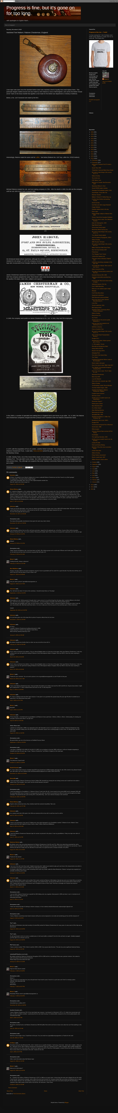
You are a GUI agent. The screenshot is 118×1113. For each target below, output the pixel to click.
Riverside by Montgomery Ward (100, 346)
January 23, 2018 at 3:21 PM (17, 543)
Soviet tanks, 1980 (96, 426)
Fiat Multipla (95, 434)
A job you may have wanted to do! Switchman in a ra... (100, 324)
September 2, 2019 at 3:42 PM (18, 593)
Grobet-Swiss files (96, 450)
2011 (92, 489)
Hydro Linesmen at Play (98, 269)
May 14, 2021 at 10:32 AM (16, 826)
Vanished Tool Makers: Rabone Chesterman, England (100, 390)
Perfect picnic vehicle (97, 403)
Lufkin (37, 157)
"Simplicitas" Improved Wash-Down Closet (102, 170)
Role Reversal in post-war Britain (100, 297)
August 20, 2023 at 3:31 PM (17, 949)
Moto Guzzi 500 (96, 376)
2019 (92, 147)
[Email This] (26, 467)
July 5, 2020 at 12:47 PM (16, 700)
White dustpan (95, 429)
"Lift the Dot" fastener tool (98, 256)
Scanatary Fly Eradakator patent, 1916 (102, 190)
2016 (92, 154)
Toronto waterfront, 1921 (98, 305)
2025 (92, 134)
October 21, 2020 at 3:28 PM (17, 762)
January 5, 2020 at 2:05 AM (17, 635)
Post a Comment (12, 1087)
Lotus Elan (94, 303)
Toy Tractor (95, 317)
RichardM (12, 778)
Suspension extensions (98, 295)
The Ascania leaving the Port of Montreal (102, 424)
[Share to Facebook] (30, 467)
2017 (92, 151)
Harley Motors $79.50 (97, 348)
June (93, 471)
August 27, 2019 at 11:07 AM (17, 583)
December (95, 160)
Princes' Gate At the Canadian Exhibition (102, 217)
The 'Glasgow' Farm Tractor (99, 254)
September (95, 464)
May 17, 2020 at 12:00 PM (16, 689)
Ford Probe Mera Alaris (98, 293)
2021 (92, 143)
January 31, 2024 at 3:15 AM (17, 961)
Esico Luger (95, 211)
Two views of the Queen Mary (99, 355)
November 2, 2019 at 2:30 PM (17, 619)
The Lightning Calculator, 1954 (99, 437)
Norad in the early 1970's (98, 350)
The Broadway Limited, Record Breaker (102, 385)
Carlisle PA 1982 (96, 442)
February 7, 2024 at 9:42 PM (17, 995)
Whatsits (94, 290)
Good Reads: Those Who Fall (99, 192)
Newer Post (10, 1091)
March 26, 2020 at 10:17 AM (17, 678)
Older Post (81, 1091)
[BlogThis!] (27, 467)
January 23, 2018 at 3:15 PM (17, 534)
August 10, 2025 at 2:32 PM (17, 1061)
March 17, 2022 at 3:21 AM (17, 887)
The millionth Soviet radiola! (99, 235)
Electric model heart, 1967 (98, 457)
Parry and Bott (38, 451)
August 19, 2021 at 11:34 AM (17, 849)
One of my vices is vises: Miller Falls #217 (102, 365)
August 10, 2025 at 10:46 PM (17, 1070)
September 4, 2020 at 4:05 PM (18, 742)
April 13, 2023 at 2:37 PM (16, 908)
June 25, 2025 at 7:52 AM (16, 1037)
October (94, 462)
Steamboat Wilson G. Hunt (98, 186)
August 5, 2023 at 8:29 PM (17, 918)
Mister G (12, 559)
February (94, 479)
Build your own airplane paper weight (101, 288)
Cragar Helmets (96, 207)
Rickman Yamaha (96, 194)
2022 (92, 140)
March (94, 477)
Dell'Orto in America (97, 327)
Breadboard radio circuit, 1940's (100, 420)
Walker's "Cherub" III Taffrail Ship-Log (101, 197)
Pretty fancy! (95, 252)
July (93, 468)
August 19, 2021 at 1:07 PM (17, 859)
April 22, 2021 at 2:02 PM (16, 815)
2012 (92, 486)
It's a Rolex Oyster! (97, 408)
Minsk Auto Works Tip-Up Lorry (100, 229)
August (94, 466)
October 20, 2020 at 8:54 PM (17, 753)
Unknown (12, 506)
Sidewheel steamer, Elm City (99, 284)
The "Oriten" (95, 357)
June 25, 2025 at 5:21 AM (16, 1028)
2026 (92, 132)
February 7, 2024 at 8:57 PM (17, 986)
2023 (92, 138)
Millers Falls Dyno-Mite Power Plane (101, 247)
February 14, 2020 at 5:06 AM (17, 644)
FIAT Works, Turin (96, 180)
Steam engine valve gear (98, 363)
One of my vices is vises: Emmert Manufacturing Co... (100, 300)
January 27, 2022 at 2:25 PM (17, 873)
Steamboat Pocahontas (98, 374)
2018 (92, 149)
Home (45, 1091)
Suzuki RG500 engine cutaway (99, 188)
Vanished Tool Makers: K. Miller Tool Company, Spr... (101, 417)
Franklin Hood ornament (98, 393)
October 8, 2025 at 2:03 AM (17, 1084)
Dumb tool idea (96, 202)
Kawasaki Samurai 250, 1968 (99, 275)
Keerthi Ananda (14, 767)
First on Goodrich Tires (98, 329)
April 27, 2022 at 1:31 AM (16, 899)
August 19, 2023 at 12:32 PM (17, 929)
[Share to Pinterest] (32, 467)
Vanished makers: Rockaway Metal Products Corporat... (101, 310)
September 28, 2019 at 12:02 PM (18, 610)
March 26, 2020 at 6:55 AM (17, 669)
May (93, 473)
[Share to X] (29, 467)
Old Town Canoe (96, 395)
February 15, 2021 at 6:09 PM (17, 796)
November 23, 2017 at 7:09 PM (18, 523)
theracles (12, 475)
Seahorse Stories (14, 842)
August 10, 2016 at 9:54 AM (17, 484)
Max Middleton (14, 568)
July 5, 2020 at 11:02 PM (16, 709)
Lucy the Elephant (96, 379)
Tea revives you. (96, 178)
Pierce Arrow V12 (96, 315)
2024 (92, 136)
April (93, 475)
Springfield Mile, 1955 (97, 414)
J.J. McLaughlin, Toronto (98, 344)
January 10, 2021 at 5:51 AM (17, 784)
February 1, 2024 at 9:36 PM (17, 971)
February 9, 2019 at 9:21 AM (17, 554)
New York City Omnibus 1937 (99, 249)
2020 (92, 145)
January (94, 482)
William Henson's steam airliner (100, 459)
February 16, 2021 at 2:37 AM (17, 806)
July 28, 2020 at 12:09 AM (16, 720)
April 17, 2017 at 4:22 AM (16, 501)
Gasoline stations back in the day (100, 209)
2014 (92, 158)
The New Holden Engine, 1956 (99, 387)
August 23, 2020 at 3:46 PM (17, 733)
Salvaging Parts (96, 353)
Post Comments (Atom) (19, 1093)
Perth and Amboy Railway (98, 445)
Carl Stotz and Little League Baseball (101, 204)
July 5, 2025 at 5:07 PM (16, 1051)
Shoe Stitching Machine (98, 410)
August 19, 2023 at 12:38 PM (17, 939)
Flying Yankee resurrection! (99, 455)
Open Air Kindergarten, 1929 (99, 223)
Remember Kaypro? (97, 401)
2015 (92, 156)
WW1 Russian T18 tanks (98, 241)
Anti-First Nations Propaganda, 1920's (101, 237)
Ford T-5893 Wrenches (98, 286)
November (95, 162)
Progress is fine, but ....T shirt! (98, 32)
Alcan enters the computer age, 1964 (101, 381)
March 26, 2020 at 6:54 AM (17, 657)
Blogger (67, 1102)
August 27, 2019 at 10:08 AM (17, 574)
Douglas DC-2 (95, 338)
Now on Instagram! (10, 25)
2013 (92, 484)
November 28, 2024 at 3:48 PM (18, 1005)
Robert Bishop (14, 489)
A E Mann (12, 1042)
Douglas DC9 (95, 422)
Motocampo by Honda (97, 412)
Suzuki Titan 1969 (96, 167)
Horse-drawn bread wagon (98, 227)
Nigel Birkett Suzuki (97, 225)
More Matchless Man (97, 405)
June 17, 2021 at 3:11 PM (16, 837)
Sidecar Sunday (96, 175)
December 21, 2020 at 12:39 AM (18, 773)
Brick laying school (96, 307)
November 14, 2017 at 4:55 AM (18, 513)
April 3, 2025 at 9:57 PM (16, 1017)
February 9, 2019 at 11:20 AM (17, 563)
